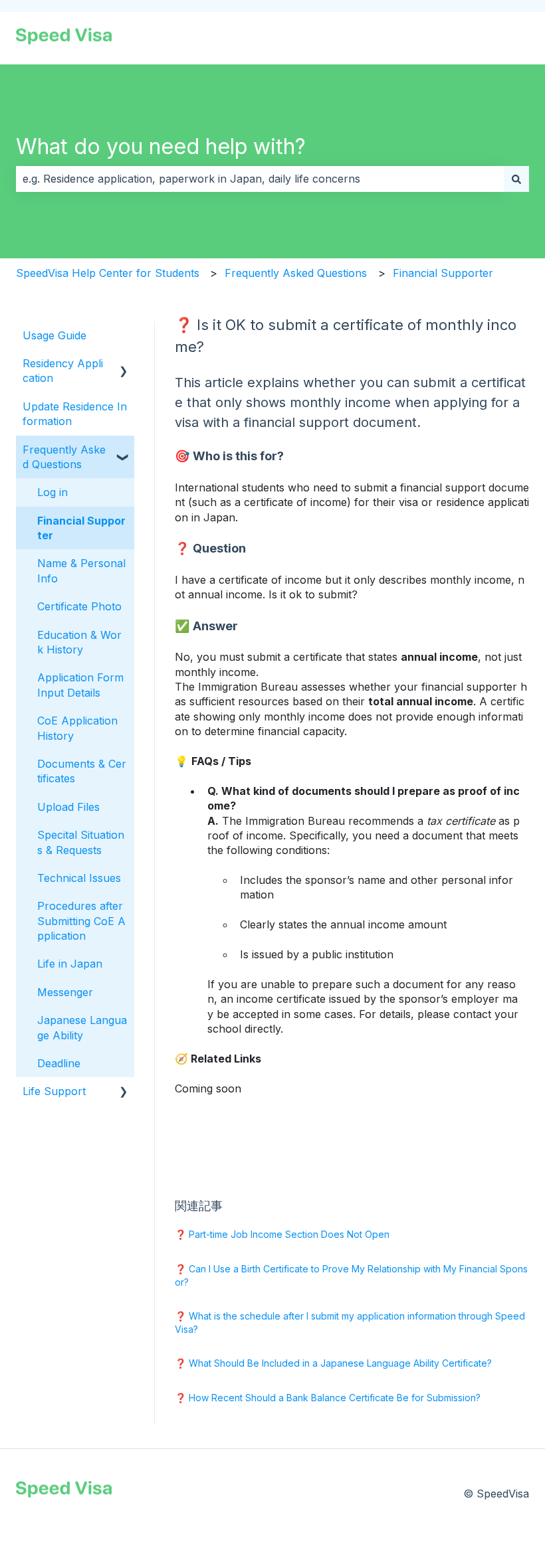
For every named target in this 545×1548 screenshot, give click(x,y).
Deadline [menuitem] (58, 1063)
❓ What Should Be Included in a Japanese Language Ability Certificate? (333, 1363)
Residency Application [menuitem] (63, 371)
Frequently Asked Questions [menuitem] (64, 457)
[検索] (516, 178)
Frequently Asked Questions (296, 273)
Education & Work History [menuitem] (79, 642)
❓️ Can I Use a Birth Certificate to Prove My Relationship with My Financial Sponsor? (351, 1275)
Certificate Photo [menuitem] (79, 606)
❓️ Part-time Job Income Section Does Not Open (282, 1234)
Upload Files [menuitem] (68, 807)
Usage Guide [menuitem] (54, 335)
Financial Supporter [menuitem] (81, 528)
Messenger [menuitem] (65, 992)
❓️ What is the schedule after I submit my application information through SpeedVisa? (350, 1322)
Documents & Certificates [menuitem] (81, 771)
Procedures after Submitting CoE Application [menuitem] (81, 920)
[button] (123, 364)
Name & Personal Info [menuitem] (81, 570)
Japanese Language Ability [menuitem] (82, 1027)
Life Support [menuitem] (54, 1091)
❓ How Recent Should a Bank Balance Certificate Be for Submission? (328, 1397)
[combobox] (260, 178)
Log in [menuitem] (52, 492)
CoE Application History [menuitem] (77, 728)
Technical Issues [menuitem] (79, 878)
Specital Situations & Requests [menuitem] (80, 842)
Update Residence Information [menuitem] (75, 414)
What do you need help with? (161, 146)
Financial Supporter (443, 273)
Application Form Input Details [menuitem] (80, 685)
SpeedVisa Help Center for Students (107, 273)
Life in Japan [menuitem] (69, 963)
